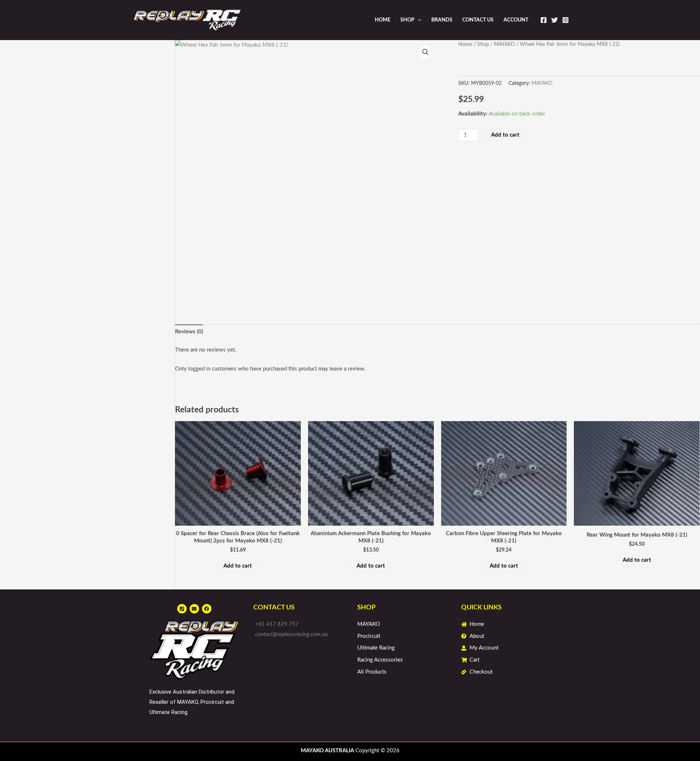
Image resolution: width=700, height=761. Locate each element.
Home (382, 20)
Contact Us (478, 20)
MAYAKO (504, 44)
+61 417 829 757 (277, 624)
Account (515, 20)
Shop (407, 20)
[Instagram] (565, 20)
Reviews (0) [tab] (189, 331)
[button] (425, 52)
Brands (441, 20)
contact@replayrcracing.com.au (291, 634)
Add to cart (505, 135)
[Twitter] (554, 20)
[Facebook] (543, 20)
